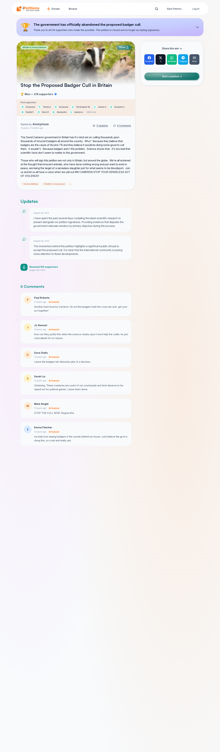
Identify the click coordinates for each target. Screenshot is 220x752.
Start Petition (174, 8)
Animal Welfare (30, 184)
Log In (195, 8)
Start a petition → (172, 76)
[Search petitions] (156, 9)
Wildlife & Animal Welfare (34, 47)
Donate (56, 8)
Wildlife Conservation (54, 184)
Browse (73, 8)
